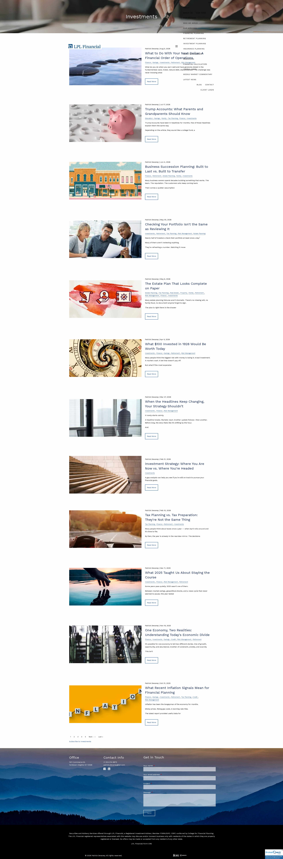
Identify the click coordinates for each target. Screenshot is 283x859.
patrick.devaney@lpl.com (114, 765)
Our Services (190, 28)
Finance (182, 118)
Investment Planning (194, 44)
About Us (188, 13)
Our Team (201, 13)
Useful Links (190, 69)
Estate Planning (169, 176)
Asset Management (193, 54)
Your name (157, 766)
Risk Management (185, 233)
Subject (156, 783)
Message (156, 792)
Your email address (161, 774)
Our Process (189, 18)
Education (149, 118)
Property (183, 293)
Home (211, 3)
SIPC (168, 833)
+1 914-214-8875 (110, 762)
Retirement (157, 176)
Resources (188, 59)
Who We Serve (190, 23)
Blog (199, 85)
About (186, 8)
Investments (192, 118)
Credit (173, 639)
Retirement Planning (194, 39)
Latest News (189, 80)
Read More (151, 139)
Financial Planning (193, 33)
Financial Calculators (195, 64)
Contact (209, 85)
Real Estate (174, 293)
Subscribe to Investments (80, 741)
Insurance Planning (194, 49)
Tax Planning (173, 118)
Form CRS (147, 844)
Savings (157, 118)
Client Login (207, 90)
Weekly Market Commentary (197, 74)
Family (164, 118)
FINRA (162, 833)
